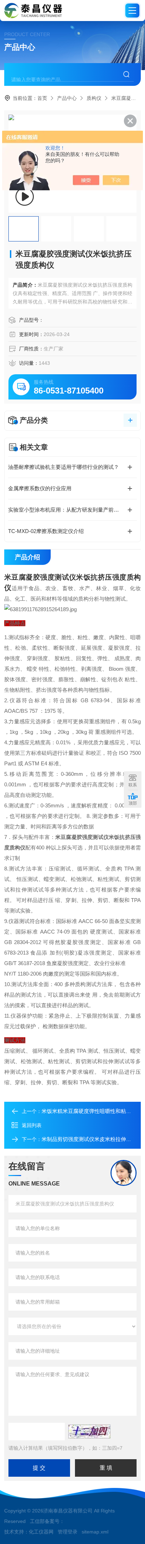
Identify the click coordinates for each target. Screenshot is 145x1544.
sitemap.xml (95, 1532)
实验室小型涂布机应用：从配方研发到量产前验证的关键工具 (72, 510)
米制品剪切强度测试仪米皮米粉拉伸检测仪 (92, 1139)
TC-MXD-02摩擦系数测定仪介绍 (46, 531)
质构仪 (94, 98)
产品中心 (67, 98)
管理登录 (67, 1532)
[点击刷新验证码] (89, 1432)
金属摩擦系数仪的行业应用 (39, 488)
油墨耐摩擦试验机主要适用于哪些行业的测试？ (63, 467)
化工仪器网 (41, 1532)
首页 (42, 98)
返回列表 (32, 1125)
